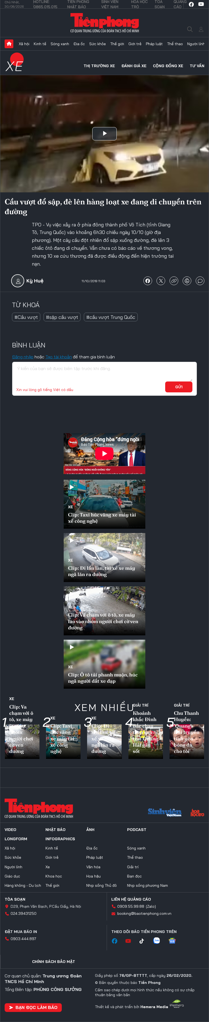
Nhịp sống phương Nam (147, 885)
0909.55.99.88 (130, 906)
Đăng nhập (22, 356)
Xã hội (24, 43)
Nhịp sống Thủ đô (101, 885)
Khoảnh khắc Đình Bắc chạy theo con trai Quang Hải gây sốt (145, 732)
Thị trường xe (99, 65)
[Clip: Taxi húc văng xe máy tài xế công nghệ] (104, 504)
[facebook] (191, 4)
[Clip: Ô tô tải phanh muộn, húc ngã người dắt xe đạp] (104, 664)
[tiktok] (144, 941)
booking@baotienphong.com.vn (144, 913)
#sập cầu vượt (62, 317)
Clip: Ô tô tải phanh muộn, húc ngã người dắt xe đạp (103, 678)
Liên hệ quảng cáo (131, 899)
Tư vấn (197, 65)
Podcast (136, 829)
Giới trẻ (135, 43)
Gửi (179, 386)
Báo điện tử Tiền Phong (104, 23)
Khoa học (53, 876)
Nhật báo (55, 829)
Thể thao (175, 43)
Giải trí (140, 705)
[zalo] (159, 941)
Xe (15, 66)
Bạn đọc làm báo (36, 1007)
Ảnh (90, 829)
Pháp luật (154, 43)
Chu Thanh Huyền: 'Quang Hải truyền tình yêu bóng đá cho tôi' (186, 732)
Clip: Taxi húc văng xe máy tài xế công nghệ (102, 518)
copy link (174, 280)
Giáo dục (12, 876)
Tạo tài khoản (58, 356)
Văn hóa (93, 866)
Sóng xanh (60, 43)
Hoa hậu (93, 876)
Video (10, 829)
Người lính (196, 43)
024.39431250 (23, 913)
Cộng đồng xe (168, 65)
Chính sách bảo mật (53, 961)
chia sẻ (147, 280)
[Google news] (175, 941)
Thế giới (117, 43)
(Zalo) (151, 906)
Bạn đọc (134, 876)
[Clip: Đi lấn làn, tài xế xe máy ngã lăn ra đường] (104, 557)
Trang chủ (9, 43)
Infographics (60, 838)
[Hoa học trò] (197, 813)
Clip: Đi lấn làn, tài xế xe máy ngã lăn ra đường (101, 571)
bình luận (200, 280)
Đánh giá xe (133, 65)
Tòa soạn (15, 899)
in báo (187, 280)
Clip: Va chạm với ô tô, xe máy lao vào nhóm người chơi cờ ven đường (103, 621)
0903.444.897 (23, 938)
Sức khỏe (97, 43)
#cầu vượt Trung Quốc (110, 317)
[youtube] (201, 4)
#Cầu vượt (26, 317)
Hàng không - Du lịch (23, 885)
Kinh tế (40, 43)
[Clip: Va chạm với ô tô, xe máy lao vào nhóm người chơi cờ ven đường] (104, 610)
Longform (16, 838)
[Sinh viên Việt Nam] (165, 813)
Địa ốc (79, 43)
